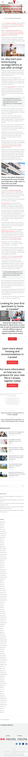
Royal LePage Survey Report (13, 30)
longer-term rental (8, 26)
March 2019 (2, 668)
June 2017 (2, 689)
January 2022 (2, 615)
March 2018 (2, 681)
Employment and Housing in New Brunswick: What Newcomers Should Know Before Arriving (16, 474)
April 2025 (2, 544)
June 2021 (2, 628)
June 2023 (2, 582)
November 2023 (3, 573)
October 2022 (3, 598)
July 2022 (2, 603)
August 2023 (2, 579)
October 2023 (3, 575)
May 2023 (2, 584)
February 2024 (3, 569)
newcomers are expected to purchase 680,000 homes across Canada (12, 33)
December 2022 (3, 594)
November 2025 (3, 533)
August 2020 (2, 647)
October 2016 (3, 702)
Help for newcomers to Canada (12, 399)
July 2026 (2, 523)
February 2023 (3, 590)
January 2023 (2, 592)
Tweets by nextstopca (4, 719)
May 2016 (2, 712)
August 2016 (2, 706)
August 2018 (2, 676)
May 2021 (2, 630)
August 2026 (2, 522)
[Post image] (3, 434)
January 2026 (2, 531)
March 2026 (2, 529)
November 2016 (3, 700)
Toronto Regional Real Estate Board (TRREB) (11, 145)
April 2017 (2, 693)
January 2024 (2, 571)
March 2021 (2, 634)
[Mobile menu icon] (3, 2)
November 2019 (3, 660)
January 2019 (2, 670)
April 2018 (2, 679)
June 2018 (2, 678)
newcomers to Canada (11, 23)
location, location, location (15, 237)
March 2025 (2, 546)
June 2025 (2, 541)
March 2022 (2, 611)
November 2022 (3, 596)
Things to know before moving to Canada (8, 394)
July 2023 (2, 581)
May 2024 (2, 565)
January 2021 (2, 638)
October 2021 (3, 620)
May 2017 (2, 691)
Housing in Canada (19, 393)
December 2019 (3, 659)
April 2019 (2, 666)
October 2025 (3, 535)
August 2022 (2, 601)
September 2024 (3, 558)
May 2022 (2, 607)
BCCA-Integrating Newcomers (8, 231)
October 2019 (3, 662)
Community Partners (11, 393)
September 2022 (3, 600)
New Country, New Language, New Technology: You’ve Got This (16, 432)
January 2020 (2, 657)
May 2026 (2, 525)
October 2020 (3, 643)
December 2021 (3, 617)
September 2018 (3, 674)
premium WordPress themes (18, 751)
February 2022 (3, 613)
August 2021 (2, 624)
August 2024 (2, 560)
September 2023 (3, 577)
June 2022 (2, 605)
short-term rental (19, 24)
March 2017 (2, 695)
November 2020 (3, 641)
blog (5, 393)
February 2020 (3, 655)
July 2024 (2, 561)
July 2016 (2, 708)
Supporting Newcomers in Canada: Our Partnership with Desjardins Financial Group (16, 457)
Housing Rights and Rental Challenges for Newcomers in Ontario (15, 441)
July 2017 (2, 687)
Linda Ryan (3, 229)
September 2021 (3, 622)
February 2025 (3, 548)
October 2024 (3, 556)
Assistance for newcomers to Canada (13, 398)
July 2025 (2, 539)
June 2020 (2, 649)
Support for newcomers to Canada (12, 404)
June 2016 (2, 710)
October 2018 (3, 672)
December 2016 (3, 698)
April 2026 (2, 527)
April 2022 (2, 609)
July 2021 (2, 626)
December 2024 (3, 552)
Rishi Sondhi (10, 86)
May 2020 (2, 651)
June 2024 (2, 563)
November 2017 (3, 683)
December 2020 (3, 639)
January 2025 (2, 550)
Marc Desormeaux (5, 203)
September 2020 (3, 645)
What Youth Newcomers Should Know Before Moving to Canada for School (16, 449)
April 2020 (2, 653)
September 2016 (3, 704)
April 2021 (2, 632)
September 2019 (3, 664)
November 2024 (3, 554)
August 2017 (2, 685)
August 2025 (2, 537)
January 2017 (2, 697)
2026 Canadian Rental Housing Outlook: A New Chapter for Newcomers (15, 465)
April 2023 (2, 586)
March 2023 (2, 588)
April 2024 (2, 567)
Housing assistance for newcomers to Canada (12, 401)
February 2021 (3, 636)
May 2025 (2, 542)
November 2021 (3, 619)
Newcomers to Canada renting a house (12, 402)
